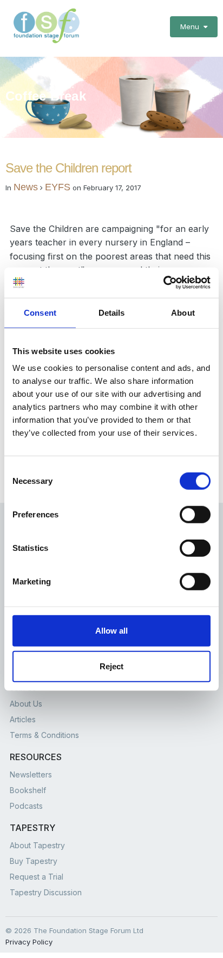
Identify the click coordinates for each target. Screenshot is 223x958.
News (26, 187)
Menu (192, 26)
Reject (111, 665)
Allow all (111, 630)
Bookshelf (28, 790)
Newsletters (31, 774)
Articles (23, 719)
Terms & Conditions (44, 735)
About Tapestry (37, 845)
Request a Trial (36, 876)
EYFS (57, 187)
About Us (26, 703)
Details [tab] (112, 312)
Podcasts (26, 805)
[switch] (195, 514)
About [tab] (183, 312)
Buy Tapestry (33, 861)
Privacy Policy (29, 941)
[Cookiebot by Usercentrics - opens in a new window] (163, 283)
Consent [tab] (40, 312)
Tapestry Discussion (46, 892)
